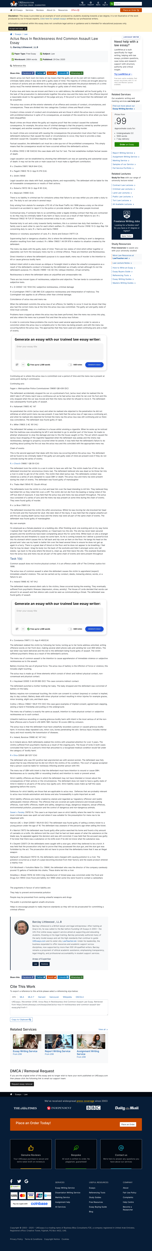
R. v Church (15, 463)
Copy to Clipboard (20, 1019)
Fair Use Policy (129, 1192)
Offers (74, 10)
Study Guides (95, 1197)
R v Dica (14, 755)
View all (102, 1029)
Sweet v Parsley (17, 812)
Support (91, 5)
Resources (63, 10)
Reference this (19, 65)
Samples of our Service (123, 164)
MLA (22, 997)
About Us (51, 10)
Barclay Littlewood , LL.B (25, 47)
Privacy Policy (16, 1239)
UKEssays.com (39, 941)
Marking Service (120, 160)
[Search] (112, 4)
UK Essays (18, 10)
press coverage (85, 1101)
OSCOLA (80, 997)
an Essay (127, 144)
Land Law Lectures (121, 193)
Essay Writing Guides (122, 279)
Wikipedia (67, 997)
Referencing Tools (121, 275)
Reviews (40, 10)
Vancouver (54, 997)
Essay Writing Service (65, 1188)
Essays (18, 34)
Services (29, 10)
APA (14, 997)
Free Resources (96, 1202)
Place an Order (130, 10)
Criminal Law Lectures (123, 189)
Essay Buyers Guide (122, 271)
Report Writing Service (123, 153)
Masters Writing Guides (123, 283)
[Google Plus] (26, 1181)
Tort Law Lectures (121, 200)
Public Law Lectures (122, 196)
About (125, 1188)
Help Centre (128, 1202)
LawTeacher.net (69, 941)
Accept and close (16, 29)
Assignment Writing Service (125, 156)
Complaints (128, 1197)
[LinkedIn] (19, 1181)
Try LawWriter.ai (123, 74)
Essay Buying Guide (98, 1207)
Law (26, 34)
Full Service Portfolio (122, 168)
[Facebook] (12, 1181)
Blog (91, 1211)
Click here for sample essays (53, 18)
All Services (60, 1207)
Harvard (41, 997)
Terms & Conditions (33, 1239)
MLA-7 (31, 997)
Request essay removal (22, 1084)
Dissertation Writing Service (67, 1192)
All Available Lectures (123, 204)
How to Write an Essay (123, 268)
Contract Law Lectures (123, 185)
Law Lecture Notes (121, 263)
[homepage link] (11, 34)
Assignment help (62, 1202)
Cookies (65, 1239)
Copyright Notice (52, 1239)
